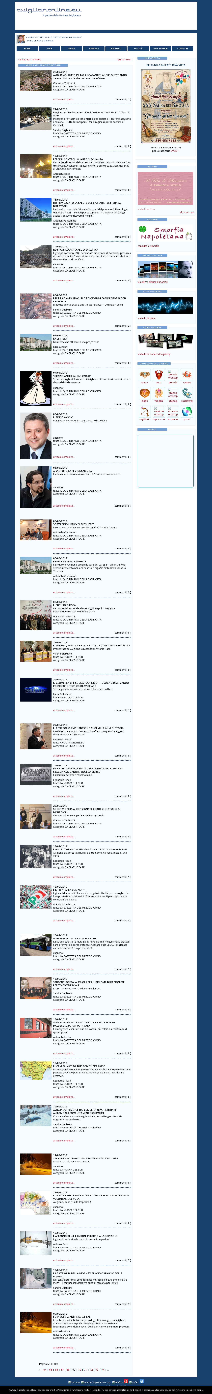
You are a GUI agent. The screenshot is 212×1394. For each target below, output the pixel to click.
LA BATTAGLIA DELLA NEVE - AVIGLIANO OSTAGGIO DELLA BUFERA (87, 1275)
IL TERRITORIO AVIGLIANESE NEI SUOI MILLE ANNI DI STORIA (88, 728)
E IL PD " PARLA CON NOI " (68, 889)
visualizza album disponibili (153, 281)
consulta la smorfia (148, 245)
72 (91, 1369)
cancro (187, 382)
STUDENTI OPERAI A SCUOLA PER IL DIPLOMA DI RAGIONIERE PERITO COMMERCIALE (89, 983)
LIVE (49, 48)
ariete (144, 382)
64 (44, 1369)
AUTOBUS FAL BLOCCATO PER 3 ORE (75, 938)
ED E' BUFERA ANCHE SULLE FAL (71, 1316)
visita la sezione (147, 318)
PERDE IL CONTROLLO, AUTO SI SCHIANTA (78, 159)
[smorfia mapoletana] (165, 240)
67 (62, 1369)
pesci (187, 419)
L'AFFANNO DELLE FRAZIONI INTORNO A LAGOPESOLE (85, 1236)
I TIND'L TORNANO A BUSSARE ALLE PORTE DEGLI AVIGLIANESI (90, 849)
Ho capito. (198, 1390)
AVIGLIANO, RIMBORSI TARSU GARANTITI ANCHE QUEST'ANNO (90, 75)
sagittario (144, 419)
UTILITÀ (138, 48)
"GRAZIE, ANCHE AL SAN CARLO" (72, 376)
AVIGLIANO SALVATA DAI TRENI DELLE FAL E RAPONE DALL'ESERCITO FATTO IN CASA (84, 1024)
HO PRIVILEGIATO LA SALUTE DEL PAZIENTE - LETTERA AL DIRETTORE (87, 204)
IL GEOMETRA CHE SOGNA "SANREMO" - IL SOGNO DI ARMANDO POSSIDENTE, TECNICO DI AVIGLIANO (91, 684)
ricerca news (124, 59)
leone (145, 400)
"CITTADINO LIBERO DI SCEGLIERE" (73, 524)
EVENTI (175, 150)
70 (79, 1369)
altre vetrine (187, 212)
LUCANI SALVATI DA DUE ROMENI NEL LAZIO (79, 1066)
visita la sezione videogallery (154, 354)
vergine (159, 400)
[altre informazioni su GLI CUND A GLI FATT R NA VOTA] (166, 105)
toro (158, 382)
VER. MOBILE (160, 48)
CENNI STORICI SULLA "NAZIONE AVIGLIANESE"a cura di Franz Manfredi (54, 39)
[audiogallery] (165, 313)
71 (85, 1369)
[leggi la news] (36, 79)
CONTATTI (182, 48)
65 (50, 1369)
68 (68, 1369)
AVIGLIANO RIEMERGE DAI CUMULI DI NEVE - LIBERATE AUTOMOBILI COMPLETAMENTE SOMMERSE (84, 1111)
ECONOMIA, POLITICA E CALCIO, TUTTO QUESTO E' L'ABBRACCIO (91, 645)
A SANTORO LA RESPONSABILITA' (72, 470)
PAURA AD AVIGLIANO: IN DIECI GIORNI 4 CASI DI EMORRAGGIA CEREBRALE (90, 299)
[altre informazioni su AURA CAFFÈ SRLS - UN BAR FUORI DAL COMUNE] (165, 187)
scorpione (187, 400)
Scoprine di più (185, 1390)
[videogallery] (165, 349)
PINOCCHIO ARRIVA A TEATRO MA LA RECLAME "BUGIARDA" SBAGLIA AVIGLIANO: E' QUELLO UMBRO (88, 770)
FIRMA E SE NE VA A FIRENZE (69, 561)
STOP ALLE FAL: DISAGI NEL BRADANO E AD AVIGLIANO (85, 1158)
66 (56, 1369)
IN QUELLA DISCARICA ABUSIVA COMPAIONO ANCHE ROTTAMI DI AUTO (91, 114)
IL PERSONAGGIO (63, 417)
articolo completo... (64, 99)
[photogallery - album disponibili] (165, 276)
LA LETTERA (60, 338)
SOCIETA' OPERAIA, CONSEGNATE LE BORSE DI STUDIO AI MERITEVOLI (86, 810)
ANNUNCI (94, 48)
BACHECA (116, 48)
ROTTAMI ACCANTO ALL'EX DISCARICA (75, 249)
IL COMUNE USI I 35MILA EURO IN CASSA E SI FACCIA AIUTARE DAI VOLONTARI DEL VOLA (91, 1197)
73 (97, 1369)
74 (102, 1369)
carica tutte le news (29, 59)
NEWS (71, 48)
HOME (27, 48)
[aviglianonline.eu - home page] (54, 20)
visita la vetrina (146, 209)
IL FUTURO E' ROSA (64, 605)
